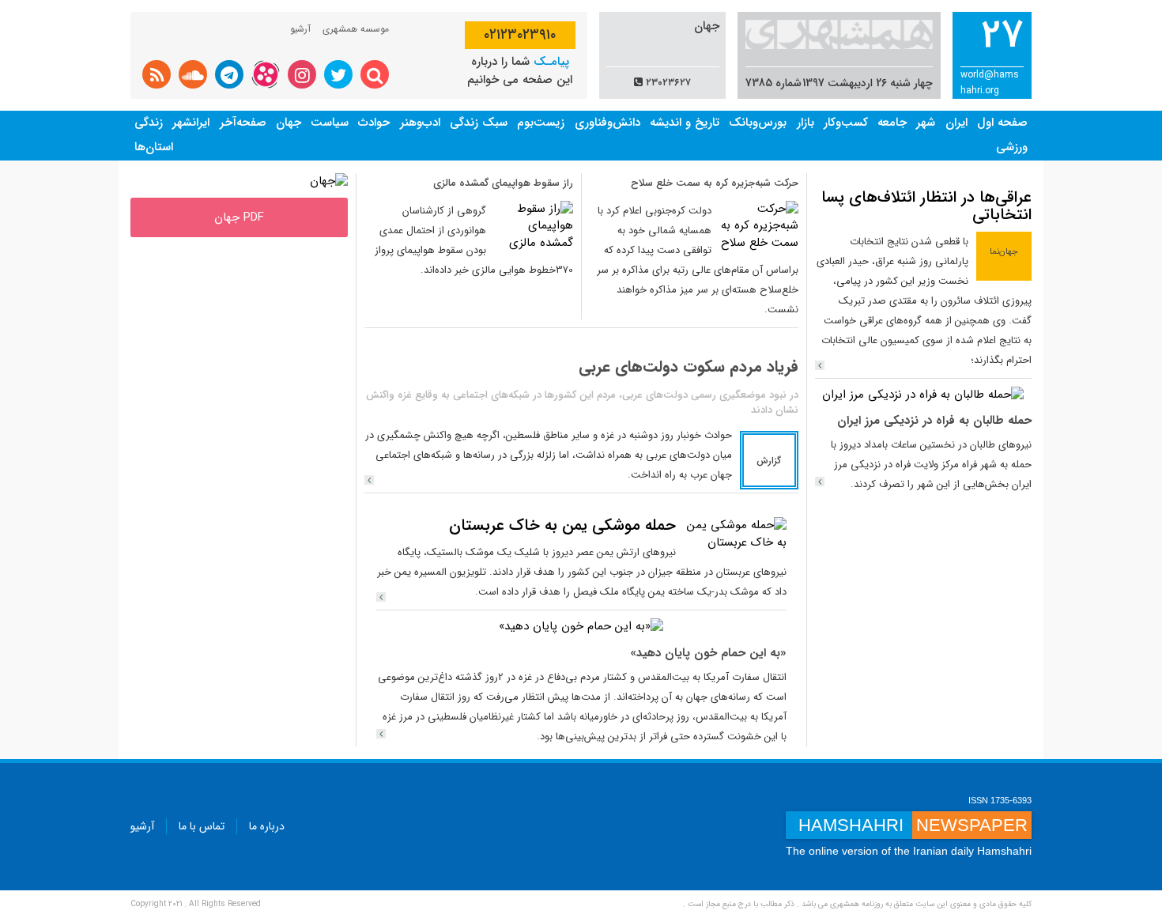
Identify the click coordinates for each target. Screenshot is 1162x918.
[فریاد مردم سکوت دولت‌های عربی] (369, 480)
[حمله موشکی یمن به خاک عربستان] (735, 533)
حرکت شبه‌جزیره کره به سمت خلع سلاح (714, 183)
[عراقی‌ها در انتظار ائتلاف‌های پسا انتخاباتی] (819, 365)
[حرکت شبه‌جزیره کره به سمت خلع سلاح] (758, 225)
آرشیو (300, 28)
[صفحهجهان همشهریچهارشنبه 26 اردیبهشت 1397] (329, 181)
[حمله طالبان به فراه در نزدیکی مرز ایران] (923, 394)
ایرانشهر (190, 122)
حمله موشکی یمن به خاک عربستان (562, 525)
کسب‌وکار (846, 122)
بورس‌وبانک (758, 122)
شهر (925, 122)
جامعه (892, 122)
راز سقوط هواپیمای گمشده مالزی (503, 183)
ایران (956, 122)
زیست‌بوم (540, 122)
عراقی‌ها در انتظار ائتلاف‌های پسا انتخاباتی (926, 206)
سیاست (330, 122)
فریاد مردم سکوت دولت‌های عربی (688, 366)
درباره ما (267, 826)
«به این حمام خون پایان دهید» (708, 653)
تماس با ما (201, 826)
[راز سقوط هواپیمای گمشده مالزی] (533, 225)
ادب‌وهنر (420, 122)
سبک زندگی (478, 122)
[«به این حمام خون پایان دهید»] (581, 626)
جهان (288, 122)
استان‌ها (153, 147)
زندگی (148, 122)
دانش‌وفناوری (607, 122)
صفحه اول (1002, 122)
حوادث (374, 122)
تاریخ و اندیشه (684, 122)
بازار (805, 122)
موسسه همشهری (356, 28)
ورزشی (1012, 147)
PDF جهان (239, 217)
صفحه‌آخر (243, 122)
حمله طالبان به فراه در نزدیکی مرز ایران (934, 420)
